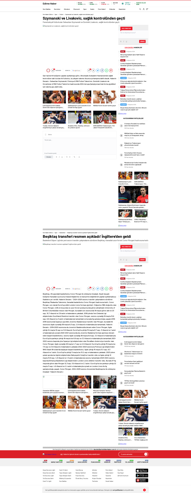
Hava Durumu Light (49, 470)
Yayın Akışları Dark (65, 476)
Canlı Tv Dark (63, 470)
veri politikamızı (118, 490)
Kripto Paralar (142, 461)
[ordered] (66, 157)
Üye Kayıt (121, 473)
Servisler (57, 9)
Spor (85, 9)
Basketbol (62, 232)
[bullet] (69, 157)
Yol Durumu (129, 461)
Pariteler (117, 461)
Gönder (48, 157)
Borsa (45, 461)
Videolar (112, 9)
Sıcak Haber (109, 481)
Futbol (61, 14)
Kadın (92, 9)
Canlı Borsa (79, 470)
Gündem (67, 9)
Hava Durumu (82, 461)
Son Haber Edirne (48, 14)
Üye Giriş (120, 470)
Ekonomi (77, 9)
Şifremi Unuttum (123, 476)
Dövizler (94, 473)
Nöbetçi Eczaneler (65, 478)
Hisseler (107, 461)
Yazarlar (108, 476)
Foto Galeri (102, 9)
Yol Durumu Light (48, 476)
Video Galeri (109, 473)
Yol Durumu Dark (48, 478)
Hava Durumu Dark (49, 473)
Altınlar (94, 470)
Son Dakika (46, 9)
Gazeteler (122, 9)
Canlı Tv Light (47, 481)
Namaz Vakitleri (56, 461)
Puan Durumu (95, 461)
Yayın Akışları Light (65, 473)
